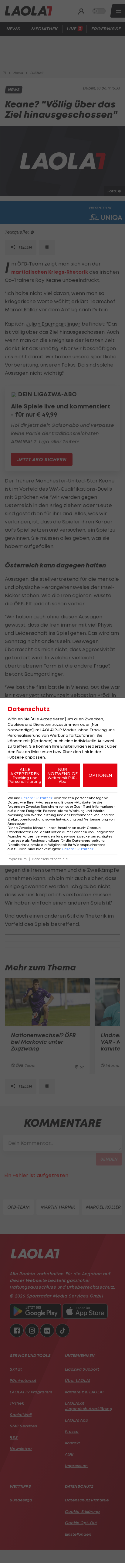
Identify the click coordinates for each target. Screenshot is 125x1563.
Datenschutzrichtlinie (50, 859)
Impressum (17, 859)
